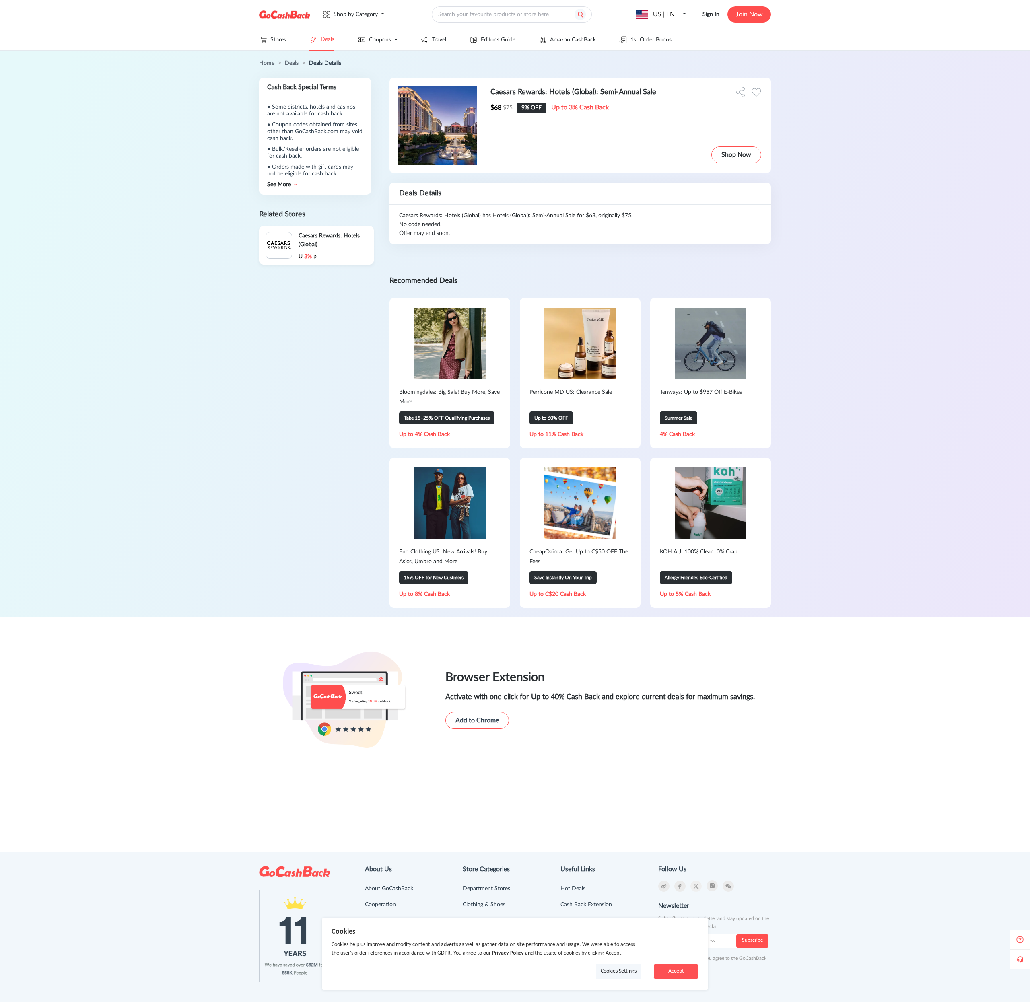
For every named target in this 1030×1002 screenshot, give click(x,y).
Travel (439, 40)
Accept (676, 971)
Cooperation (380, 904)
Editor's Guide (498, 40)
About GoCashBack (389, 888)
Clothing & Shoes (484, 904)
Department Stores (486, 888)
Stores (278, 40)
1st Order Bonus (651, 40)
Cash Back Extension (586, 904)
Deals (327, 39)
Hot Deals (572, 888)
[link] (266, 63)
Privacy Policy (508, 953)
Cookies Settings (619, 971)
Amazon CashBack (573, 40)
